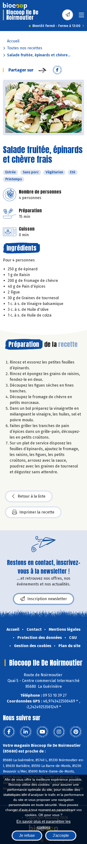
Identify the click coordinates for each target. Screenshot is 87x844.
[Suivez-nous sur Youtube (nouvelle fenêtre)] (42, 732)
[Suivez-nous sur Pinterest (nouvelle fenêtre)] (76, 732)
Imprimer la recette (36, 512)
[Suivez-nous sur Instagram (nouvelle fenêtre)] (59, 732)
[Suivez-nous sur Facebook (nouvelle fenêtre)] (9, 732)
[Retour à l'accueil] (15, 6)
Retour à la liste (31, 496)
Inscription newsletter (47, 599)
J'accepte (61, 835)
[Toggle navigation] (81, 16)
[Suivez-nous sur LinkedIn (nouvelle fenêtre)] (26, 732)
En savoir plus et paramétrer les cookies (43, 823)
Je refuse (27, 835)
